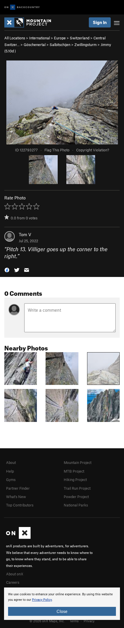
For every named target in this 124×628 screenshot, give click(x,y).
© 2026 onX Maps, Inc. (47, 621)
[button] (7, 269)
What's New (16, 496)
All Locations (14, 38)
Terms (74, 621)
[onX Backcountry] (22, 7)
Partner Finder (18, 488)
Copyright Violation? (92, 150)
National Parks (76, 505)
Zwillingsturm (85, 44)
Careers (12, 582)
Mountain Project (77, 462)
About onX (14, 574)
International (39, 38)
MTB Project (74, 471)
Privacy (89, 621)
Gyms (11, 479)
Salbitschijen (60, 44)
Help (10, 471)
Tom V (25, 234)
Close (62, 611)
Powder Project (76, 496)
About (11, 462)
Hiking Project (75, 479)
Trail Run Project (77, 488)
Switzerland (79, 38)
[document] (62, 604)
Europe (60, 38)
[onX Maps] (18, 537)
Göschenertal (35, 44)
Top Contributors (19, 505)
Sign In (100, 22)
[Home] (30, 22)
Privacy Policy (42, 600)
